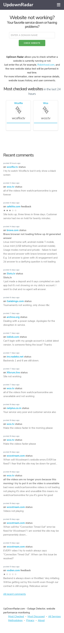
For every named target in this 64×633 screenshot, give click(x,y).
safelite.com (19, 206)
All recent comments (14, 594)
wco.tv (14, 186)
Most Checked (16, 616)
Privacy (30, 620)
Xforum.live (17, 372)
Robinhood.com (45, 64)
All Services (54, 616)
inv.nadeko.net (19, 356)
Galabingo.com (19, 301)
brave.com (16, 230)
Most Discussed (36, 616)
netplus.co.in (18, 408)
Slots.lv (15, 273)
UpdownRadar (18, 5)
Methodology (15, 620)
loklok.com (17, 336)
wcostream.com (19, 455)
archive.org (17, 317)
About (41, 620)
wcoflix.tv (16, 167)
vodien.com (19, 570)
